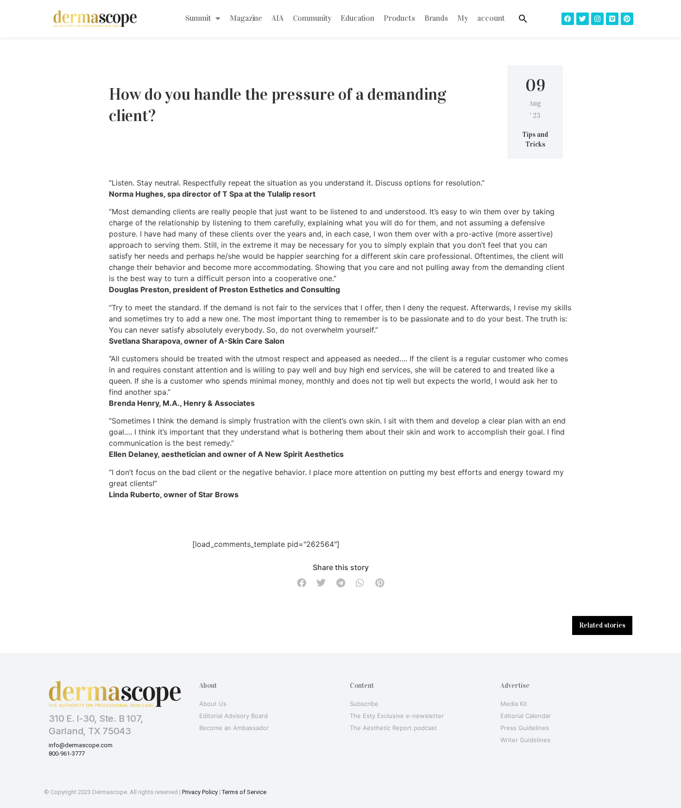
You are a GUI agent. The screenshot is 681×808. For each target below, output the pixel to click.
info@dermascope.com (81, 745)
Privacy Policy (200, 792)
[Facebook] (567, 19)
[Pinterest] (627, 19)
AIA (277, 18)
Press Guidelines (524, 727)
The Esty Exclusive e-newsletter (397, 715)
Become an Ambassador (234, 727)
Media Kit (513, 703)
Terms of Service (244, 792)
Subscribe (364, 703)
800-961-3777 (67, 753)
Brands (436, 18)
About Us (213, 703)
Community (312, 18)
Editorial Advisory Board (233, 715)
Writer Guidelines (525, 740)
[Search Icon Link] (523, 18)
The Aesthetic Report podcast (393, 727)
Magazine (246, 18)
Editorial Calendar (525, 715)
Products (399, 18)
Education (357, 18)
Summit (198, 18)
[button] (301, 583)
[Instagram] (597, 19)
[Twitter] (582, 19)
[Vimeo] (612, 19)
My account (481, 18)
